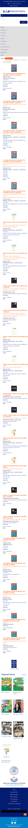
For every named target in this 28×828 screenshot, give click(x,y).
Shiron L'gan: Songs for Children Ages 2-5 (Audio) (15, 286)
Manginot (8, 58)
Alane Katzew (22, 137)
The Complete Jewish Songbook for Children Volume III (14, 539)
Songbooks (5, 86)
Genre (2, 38)
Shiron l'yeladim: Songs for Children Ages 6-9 (14, 438)
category (3, 30)
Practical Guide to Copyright (14, 803)
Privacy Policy (14, 820)
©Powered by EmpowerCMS (14, 826)
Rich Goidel (11, 396)
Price (22, 59)
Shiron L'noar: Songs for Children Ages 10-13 (15, 337)
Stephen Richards (11, 78)
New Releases (10, 59)
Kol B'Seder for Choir (17, 738)
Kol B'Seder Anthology (6, 736)
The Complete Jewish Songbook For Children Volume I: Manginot (14, 74)
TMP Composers (14, 796)
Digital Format (4, 49)
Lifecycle (3, 35)
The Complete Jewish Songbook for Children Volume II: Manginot (14, 131)
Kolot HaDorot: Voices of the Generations (6, 761)
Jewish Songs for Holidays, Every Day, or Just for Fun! (14, 133)
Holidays (3, 32)
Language (3, 41)
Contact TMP (14, 801)
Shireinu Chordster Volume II (17, 693)
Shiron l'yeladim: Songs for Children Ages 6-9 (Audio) (14, 496)
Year (2, 55)
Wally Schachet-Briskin (14, 498)
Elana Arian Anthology (18, 714)
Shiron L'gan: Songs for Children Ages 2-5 (15, 222)
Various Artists (7, 76)
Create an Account (17, 3)
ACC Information (14, 799)
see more (24, 674)
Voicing (2, 44)
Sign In (9, 3)
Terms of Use (14, 818)
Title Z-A (19, 59)
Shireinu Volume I (5, 714)
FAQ (14, 790)
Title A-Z (15, 59)
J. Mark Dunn (16, 137)
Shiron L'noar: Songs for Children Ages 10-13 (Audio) (15, 394)
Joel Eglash (9, 137)
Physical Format (4, 46)
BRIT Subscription (14, 794)
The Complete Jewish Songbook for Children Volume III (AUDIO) (14, 620)
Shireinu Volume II (5, 692)
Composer (3, 52)
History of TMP (14, 792)
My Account (15, 5)
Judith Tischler (19, 230)
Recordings (5, 295)
